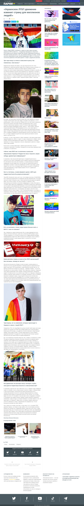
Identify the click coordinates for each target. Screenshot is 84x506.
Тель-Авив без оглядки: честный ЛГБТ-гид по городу (51, 35)
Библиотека (53, 3)
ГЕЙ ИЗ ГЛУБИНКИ (63, 3)
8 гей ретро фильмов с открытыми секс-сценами (51, 185)
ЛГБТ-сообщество (42, 3)
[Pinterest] (10, 1)
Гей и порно (48, 117)
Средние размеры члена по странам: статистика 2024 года (51, 131)
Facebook (8, 21)
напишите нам (12, 479)
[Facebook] (4, 1)
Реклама (63, 1)
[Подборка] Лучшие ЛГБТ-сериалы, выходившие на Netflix (51, 145)
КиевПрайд (12, 444)
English (72, 3)
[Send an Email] (9, 1)
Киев (6, 444)
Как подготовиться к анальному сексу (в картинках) (50, 91)
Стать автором (56, 1)
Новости (20, 3)
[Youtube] (7, 1)
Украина (19, 444)
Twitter (14, 21)
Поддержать (39, 1)
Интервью (13, 18)
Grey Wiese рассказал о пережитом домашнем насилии (51, 105)
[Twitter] (6, 1)
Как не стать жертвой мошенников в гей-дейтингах (51, 20)
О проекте (47, 1)
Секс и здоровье (29, 3)
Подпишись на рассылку (73, 1)
